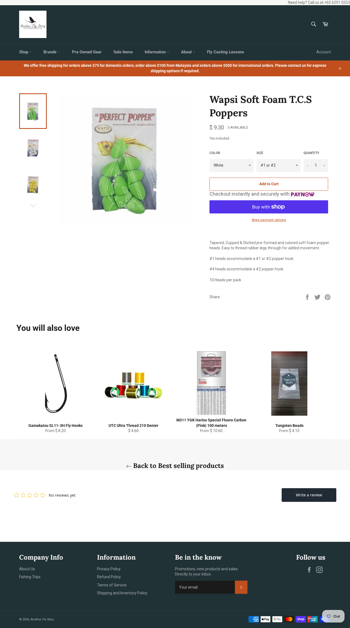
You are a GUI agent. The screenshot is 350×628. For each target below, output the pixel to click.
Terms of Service (112, 585)
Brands (50, 52)
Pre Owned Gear (87, 52)
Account (323, 52)
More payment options (269, 220)
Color (214, 153)
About (187, 52)
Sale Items (123, 52)
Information (156, 52)
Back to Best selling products (178, 465)
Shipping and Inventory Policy (122, 593)
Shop (24, 52)
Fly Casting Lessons (225, 52)
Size (259, 153)
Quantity (311, 153)
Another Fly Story (41, 619)
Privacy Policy (109, 569)
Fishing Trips (29, 577)
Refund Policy (109, 577)
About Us (27, 569)
